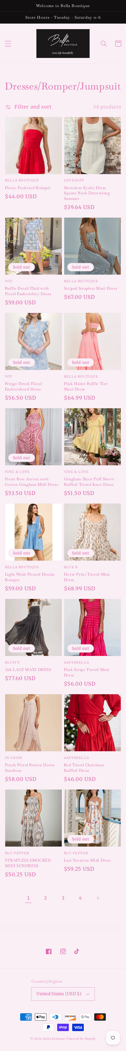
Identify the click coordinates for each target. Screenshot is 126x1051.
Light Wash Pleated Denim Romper (30, 577)
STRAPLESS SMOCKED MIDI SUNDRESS (28, 863)
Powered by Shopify (81, 1038)
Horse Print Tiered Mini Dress (87, 577)
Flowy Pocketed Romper (28, 187)
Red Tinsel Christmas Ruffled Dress (84, 767)
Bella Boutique (54, 1038)
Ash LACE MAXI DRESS (28, 669)
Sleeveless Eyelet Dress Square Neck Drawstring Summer (87, 193)
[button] (8, 43)
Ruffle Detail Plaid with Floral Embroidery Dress (28, 291)
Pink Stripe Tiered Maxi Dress (87, 672)
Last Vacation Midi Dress (87, 860)
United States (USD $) (58, 993)
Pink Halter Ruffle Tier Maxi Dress (86, 386)
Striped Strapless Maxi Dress (90, 288)
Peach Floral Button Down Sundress (30, 767)
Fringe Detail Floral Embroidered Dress (23, 386)
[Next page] (98, 898)
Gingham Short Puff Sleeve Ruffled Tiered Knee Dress (89, 481)
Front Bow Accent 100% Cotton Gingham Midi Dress (31, 481)
